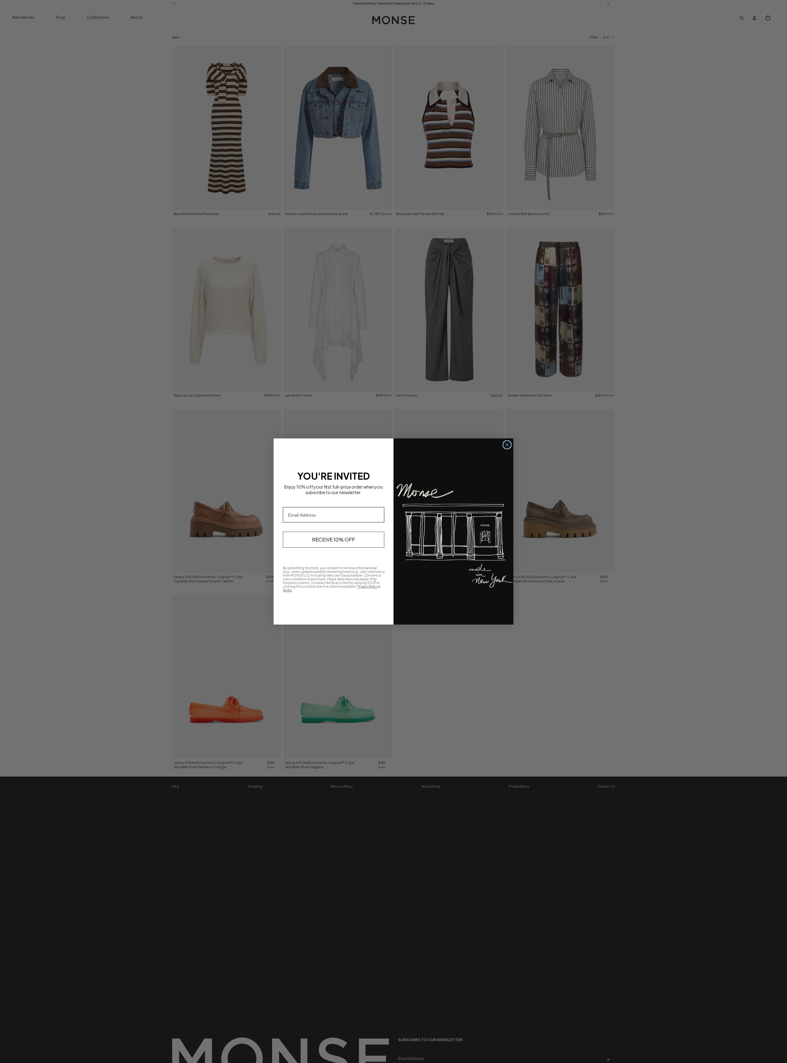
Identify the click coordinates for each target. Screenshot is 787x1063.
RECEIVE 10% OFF (333, 539)
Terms (287, 590)
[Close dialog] (507, 445)
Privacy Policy (368, 586)
